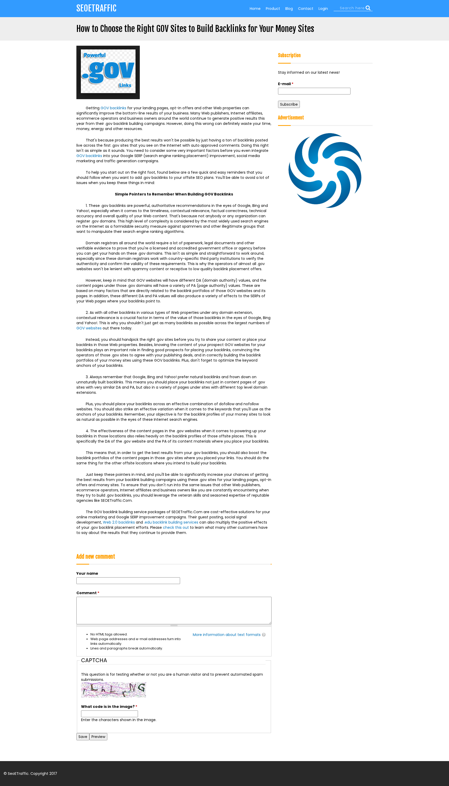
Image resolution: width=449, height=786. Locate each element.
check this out (176, 527)
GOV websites (89, 328)
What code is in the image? (109, 706)
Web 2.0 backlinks (119, 522)
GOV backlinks (113, 108)
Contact (305, 8)
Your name (87, 573)
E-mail (285, 83)
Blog (289, 8)
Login (323, 8)
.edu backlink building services (171, 522)
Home (255, 8)
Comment (87, 592)
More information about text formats (227, 634)
